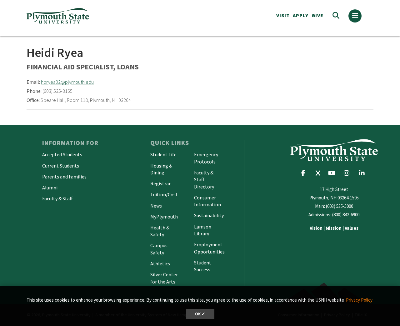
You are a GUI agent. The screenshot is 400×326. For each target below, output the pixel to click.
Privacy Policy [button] (359, 300)
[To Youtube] (333, 173)
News (156, 206)
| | (334, 228)
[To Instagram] (348, 173)
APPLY (300, 15)
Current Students (60, 166)
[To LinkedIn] (363, 173)
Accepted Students (62, 154)
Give (317, 15)
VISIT (283, 15)
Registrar (160, 183)
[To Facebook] (305, 173)
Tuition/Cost (164, 194)
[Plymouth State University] (102, 16)
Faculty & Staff (57, 198)
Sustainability (209, 215)
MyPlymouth (164, 216)
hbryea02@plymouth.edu (67, 82)
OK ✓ (200, 314)
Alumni (50, 187)
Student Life (163, 154)
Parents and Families (64, 176)
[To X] (319, 173)
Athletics (160, 263)
